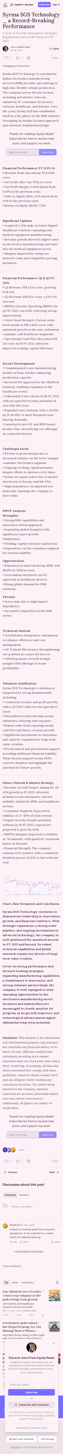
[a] (54, 1326)
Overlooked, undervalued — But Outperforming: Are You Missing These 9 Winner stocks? (22, 1327)
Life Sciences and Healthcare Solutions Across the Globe (18, 1305)
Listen (56, 48)
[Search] (57, 1282)
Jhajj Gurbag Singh (20, 47)
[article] (31, 1303)
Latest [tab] (14, 1282)
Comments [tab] (10, 1195)
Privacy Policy (36, 1418)
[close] (53, 1343)
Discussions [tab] (27, 1282)
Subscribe (44, 4)
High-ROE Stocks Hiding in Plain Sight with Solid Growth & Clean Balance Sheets (23, 1336)
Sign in (56, 4)
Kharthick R (16, 1224)
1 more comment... (13, 1266)
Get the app (47, 1439)
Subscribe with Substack (34, 1404)
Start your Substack (23, 1439)
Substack (15, 1447)
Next (52, 1172)
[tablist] (17, 1195)
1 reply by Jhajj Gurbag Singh (28, 1251)
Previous (12, 1172)
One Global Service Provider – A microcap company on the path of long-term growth (23, 1295)
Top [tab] (6, 1282)
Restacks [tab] (24, 1195)
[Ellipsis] (58, 1224)
